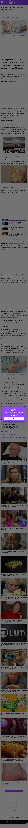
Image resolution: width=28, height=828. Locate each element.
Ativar (14, 418)
